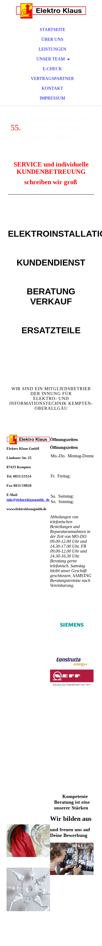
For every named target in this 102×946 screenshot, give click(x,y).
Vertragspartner (52, 78)
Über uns (52, 39)
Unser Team (51, 59)
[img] (51, 11)
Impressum (52, 98)
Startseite (52, 29)
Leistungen (52, 49)
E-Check (52, 68)
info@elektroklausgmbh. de (28, 500)
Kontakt (52, 88)
